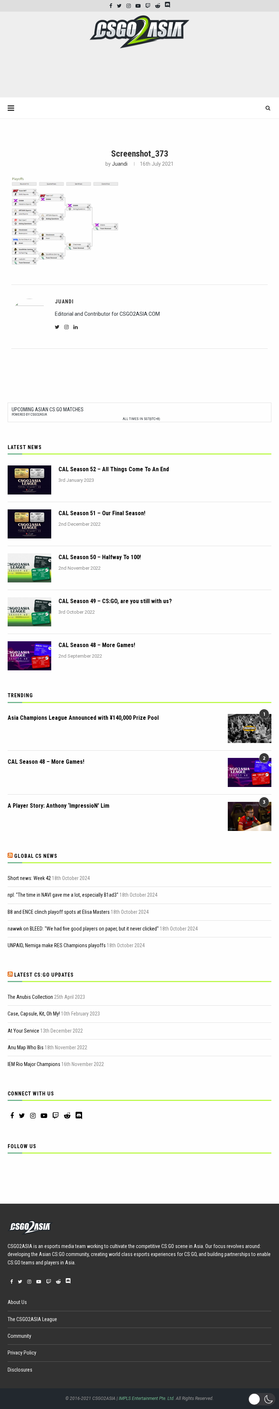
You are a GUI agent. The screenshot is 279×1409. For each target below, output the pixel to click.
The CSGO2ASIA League (32, 1319)
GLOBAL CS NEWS (35, 856)
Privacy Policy (22, 1353)
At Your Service (23, 1031)
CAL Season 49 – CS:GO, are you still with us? (115, 601)
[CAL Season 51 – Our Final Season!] (29, 523)
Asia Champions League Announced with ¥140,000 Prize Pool (83, 717)
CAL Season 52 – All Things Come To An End (113, 469)
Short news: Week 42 (29, 878)
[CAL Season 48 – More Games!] (29, 655)
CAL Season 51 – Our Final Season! (101, 513)
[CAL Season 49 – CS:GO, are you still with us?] (29, 611)
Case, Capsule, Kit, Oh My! (34, 1014)
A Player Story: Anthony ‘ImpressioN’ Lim (58, 805)
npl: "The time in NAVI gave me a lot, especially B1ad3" (63, 895)
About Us (17, 1302)
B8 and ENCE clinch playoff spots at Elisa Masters (59, 912)
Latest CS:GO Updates (44, 975)
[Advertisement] (139, 76)
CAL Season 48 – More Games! (96, 645)
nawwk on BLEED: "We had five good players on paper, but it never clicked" (83, 929)
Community (19, 1336)
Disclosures (20, 1370)
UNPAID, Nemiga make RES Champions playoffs (57, 945)
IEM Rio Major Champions (34, 1064)
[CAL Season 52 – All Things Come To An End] (29, 479)
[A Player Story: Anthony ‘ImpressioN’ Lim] (249, 816)
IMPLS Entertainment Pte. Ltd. (147, 1398)
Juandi (120, 164)
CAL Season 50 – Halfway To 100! (99, 557)
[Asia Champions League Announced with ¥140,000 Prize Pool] (249, 728)
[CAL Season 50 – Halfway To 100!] (29, 567)
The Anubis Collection (30, 997)
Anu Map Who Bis (26, 1047)
